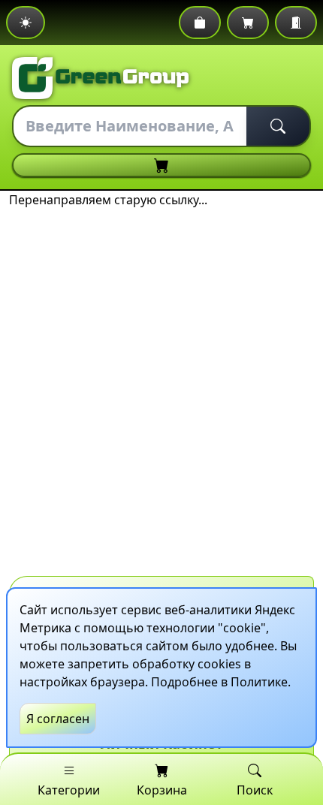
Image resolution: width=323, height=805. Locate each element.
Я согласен (57, 718)
